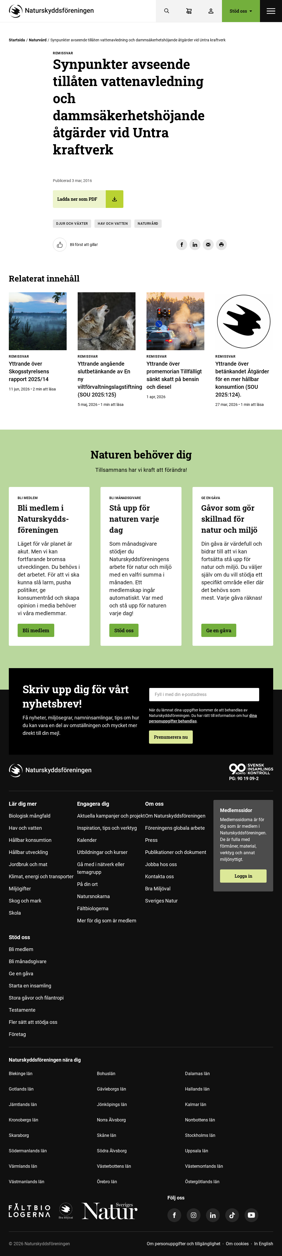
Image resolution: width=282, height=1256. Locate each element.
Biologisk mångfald (29, 816)
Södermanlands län (28, 1150)
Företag (17, 1034)
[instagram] (193, 1215)
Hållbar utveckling (28, 852)
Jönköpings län (112, 1104)
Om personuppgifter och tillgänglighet (183, 1243)
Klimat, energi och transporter (41, 876)
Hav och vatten (113, 224)
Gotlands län (21, 1089)
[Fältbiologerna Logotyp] (29, 1211)
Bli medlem (36, 630)
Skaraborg (19, 1135)
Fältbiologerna (93, 908)
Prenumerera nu (171, 737)
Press (151, 840)
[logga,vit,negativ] (109, 1211)
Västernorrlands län (204, 1166)
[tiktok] (232, 1215)
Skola (15, 913)
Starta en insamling (30, 986)
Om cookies (237, 1243)
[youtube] (251, 1215)
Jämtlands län (23, 1104)
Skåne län (106, 1135)
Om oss (154, 803)
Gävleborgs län (111, 1089)
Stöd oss (124, 630)
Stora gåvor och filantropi (36, 998)
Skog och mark (25, 901)
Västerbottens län (114, 1166)
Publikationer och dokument (175, 852)
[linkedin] (213, 1215)
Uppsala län (196, 1150)
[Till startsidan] (53, 11)
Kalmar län (195, 1104)
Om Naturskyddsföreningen (175, 816)
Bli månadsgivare (28, 961)
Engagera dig (93, 803)
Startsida (17, 40)
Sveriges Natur (161, 901)
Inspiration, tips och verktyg (107, 828)
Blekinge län (20, 1073)
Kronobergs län (23, 1120)
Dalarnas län (197, 1073)
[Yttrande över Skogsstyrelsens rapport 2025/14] (38, 321)
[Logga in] (211, 11)
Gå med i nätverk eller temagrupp (100, 868)
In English (263, 1243)
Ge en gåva (218, 630)
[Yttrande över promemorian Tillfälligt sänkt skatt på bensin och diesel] (175, 321)
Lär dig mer (23, 803)
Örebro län (107, 1181)
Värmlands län (23, 1166)
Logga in (243, 876)
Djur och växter (72, 224)
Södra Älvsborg (112, 1150)
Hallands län (197, 1089)
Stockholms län (200, 1135)
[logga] (66, 1211)
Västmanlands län (26, 1181)
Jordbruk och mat (28, 864)
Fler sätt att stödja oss (33, 1022)
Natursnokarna (93, 896)
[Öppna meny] (271, 11)
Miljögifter (20, 888)
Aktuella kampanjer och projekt (111, 816)
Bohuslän (106, 1073)
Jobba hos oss (161, 864)
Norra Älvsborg (111, 1120)
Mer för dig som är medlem (106, 920)
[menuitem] (43, 864)
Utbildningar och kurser (102, 852)
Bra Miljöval (157, 888)
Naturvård (38, 40)
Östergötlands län (202, 1181)
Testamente (22, 1010)
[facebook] (174, 1215)
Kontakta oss (159, 876)
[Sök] (167, 11)
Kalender (87, 840)
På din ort (87, 884)
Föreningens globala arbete (175, 828)
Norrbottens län (200, 1120)
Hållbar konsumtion (30, 840)
